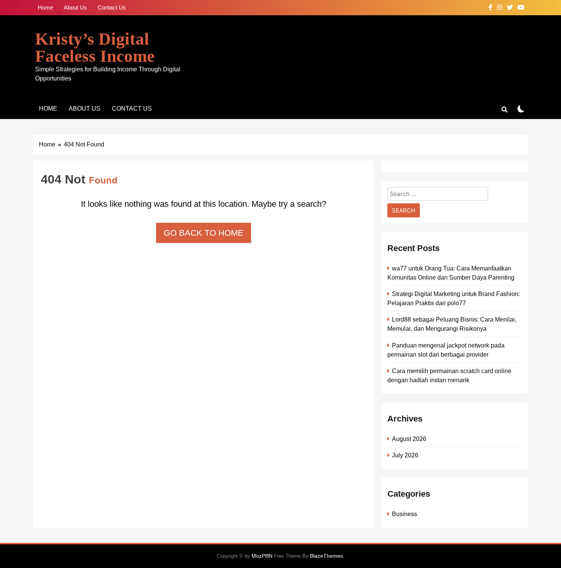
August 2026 (409, 438)
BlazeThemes (326, 556)
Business (404, 513)
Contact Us (112, 7)
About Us (75, 7)
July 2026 (405, 455)
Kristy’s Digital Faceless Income (95, 47)
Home (45, 7)
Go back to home (203, 233)
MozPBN (261, 556)
